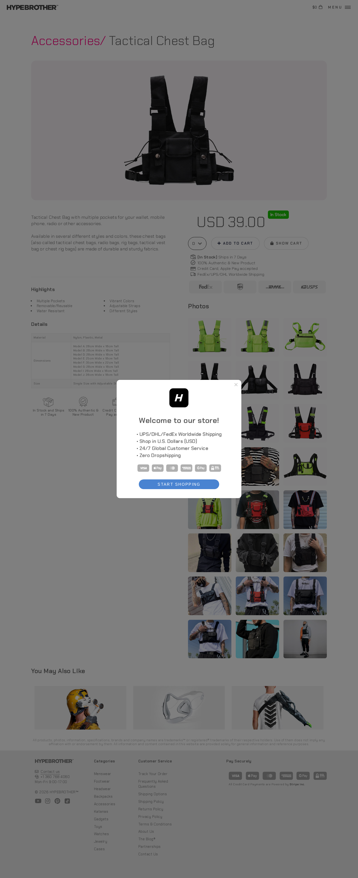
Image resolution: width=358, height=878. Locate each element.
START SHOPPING (179, 484)
